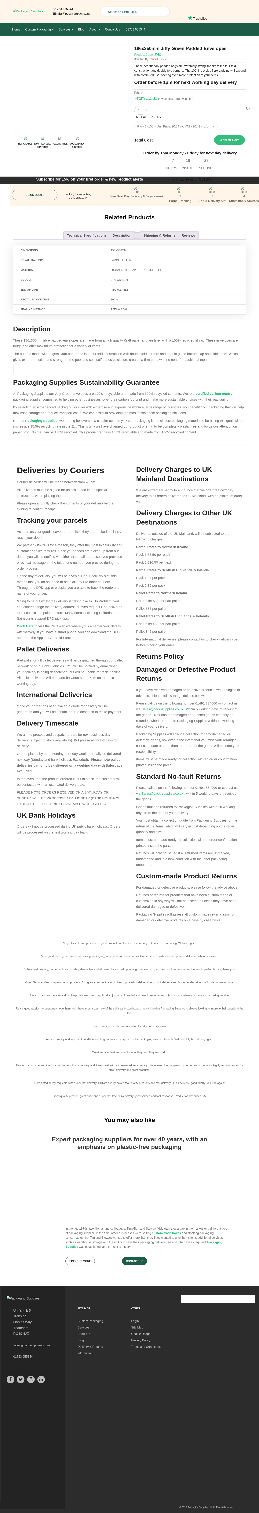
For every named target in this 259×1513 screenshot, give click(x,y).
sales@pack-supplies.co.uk (73, 13)
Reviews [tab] (188, 235)
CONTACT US (134, 1261)
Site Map (137, 1327)
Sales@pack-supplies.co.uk (162, 709)
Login (135, 1321)
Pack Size (192, 117)
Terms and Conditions (146, 1346)
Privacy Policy (140, 1340)
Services (83, 1327)
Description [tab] (122, 235)
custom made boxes (166, 1233)
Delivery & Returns (90, 1346)
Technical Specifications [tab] (87, 235)
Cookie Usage (141, 1334)
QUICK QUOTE (34, 194)
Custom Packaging (90, 1321)
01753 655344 (63, 9)
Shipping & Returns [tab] (159, 235)
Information (85, 1353)
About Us (84, 1334)
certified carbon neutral (214, 394)
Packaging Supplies (41, 421)
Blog (81, 1340)
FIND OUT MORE (80, 1261)
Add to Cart (229, 140)
